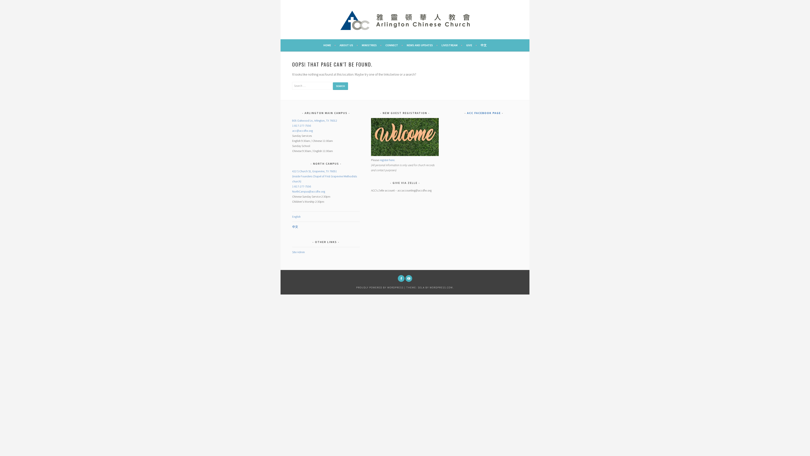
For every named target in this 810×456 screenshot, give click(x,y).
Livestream (449, 45)
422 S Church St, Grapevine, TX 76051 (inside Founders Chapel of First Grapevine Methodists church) (324, 176)
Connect (391, 45)
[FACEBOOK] (401, 278)
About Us (346, 45)
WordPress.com (441, 287)
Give (469, 45)
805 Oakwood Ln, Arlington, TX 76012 (314, 120)
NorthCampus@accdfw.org (308, 191)
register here (387, 160)
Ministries (369, 45)
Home (327, 45)
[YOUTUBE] (408, 278)
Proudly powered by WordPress (380, 287)
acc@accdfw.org (302, 131)
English (296, 216)
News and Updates (420, 45)
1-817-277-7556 (301, 126)
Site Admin (298, 252)
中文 (484, 45)
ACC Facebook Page (484, 113)
